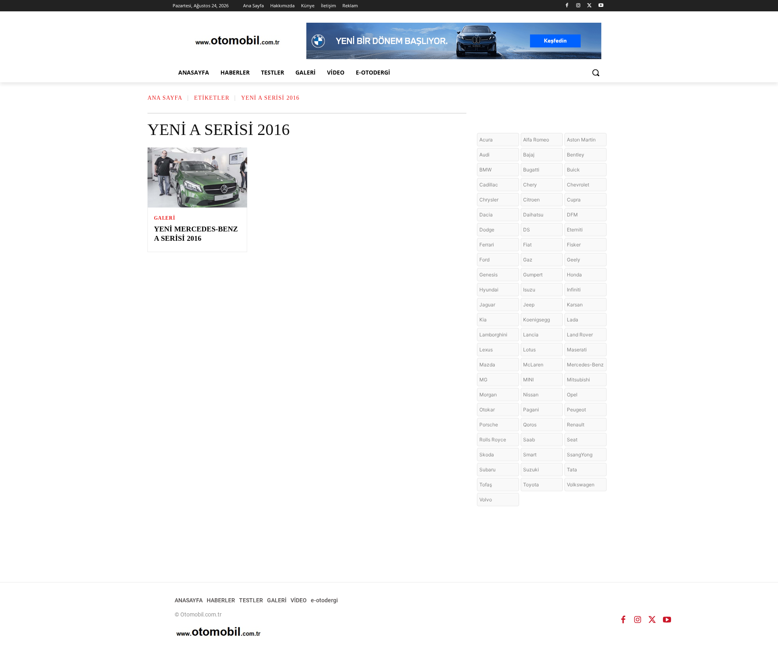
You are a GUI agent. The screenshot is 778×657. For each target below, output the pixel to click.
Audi (484, 155)
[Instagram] (578, 6)
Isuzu (529, 290)
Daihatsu (533, 215)
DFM (572, 215)
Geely (573, 260)
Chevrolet (578, 185)
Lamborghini (493, 335)
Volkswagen (580, 485)
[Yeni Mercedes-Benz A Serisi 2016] (197, 178)
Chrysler (488, 200)
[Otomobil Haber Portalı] (237, 41)
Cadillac (488, 185)
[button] (595, 72)
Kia (483, 320)
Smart (529, 455)
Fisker (574, 245)
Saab (529, 440)
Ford (484, 260)
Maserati (577, 350)
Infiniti (574, 290)
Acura (486, 140)
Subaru (487, 470)
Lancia (531, 335)
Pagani (531, 410)
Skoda (486, 455)
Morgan (488, 395)
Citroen (531, 200)
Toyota (531, 485)
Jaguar (487, 305)
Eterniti (575, 230)
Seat (572, 440)
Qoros (529, 425)
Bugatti (531, 170)
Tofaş (485, 485)
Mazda (487, 365)
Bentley (575, 155)
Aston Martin (581, 140)
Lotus (529, 350)
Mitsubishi (578, 380)
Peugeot (576, 410)
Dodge (486, 230)
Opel (572, 395)
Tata (572, 470)
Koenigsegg (536, 320)
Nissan (531, 395)
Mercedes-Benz (585, 365)
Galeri (164, 218)
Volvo (485, 499)
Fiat (527, 245)
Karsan (575, 305)
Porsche (488, 425)
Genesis (488, 275)
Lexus (486, 350)
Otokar (487, 410)
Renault (575, 425)
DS (526, 230)
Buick (573, 170)
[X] (589, 6)
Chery (530, 185)
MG (483, 380)
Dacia (486, 215)
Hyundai (488, 290)
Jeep (528, 305)
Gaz (527, 260)
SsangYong (579, 455)
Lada (572, 320)
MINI (528, 380)
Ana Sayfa (164, 98)
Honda (574, 275)
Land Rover (580, 335)
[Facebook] (567, 6)
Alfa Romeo (536, 140)
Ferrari (486, 245)
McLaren (533, 365)
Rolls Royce (492, 440)
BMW (485, 170)
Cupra (574, 200)
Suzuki (531, 470)
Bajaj (528, 155)
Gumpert (533, 275)
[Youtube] (600, 6)
